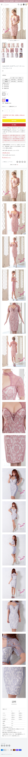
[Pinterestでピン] (20, 162)
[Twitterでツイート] (22, 162)
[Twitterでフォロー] (4, 745)
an (2, 70)
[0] (26, 4)
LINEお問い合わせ (6, 152)
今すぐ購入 (14, 124)
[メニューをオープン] (1, 4)
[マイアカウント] (21, 4)
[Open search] (18, 4)
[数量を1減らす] (6, 110)
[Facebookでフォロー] (2, 745)
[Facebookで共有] (17, 162)
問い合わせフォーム (6, 157)
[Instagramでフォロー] (7, 745)
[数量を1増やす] (13, 110)
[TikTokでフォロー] (9, 745)
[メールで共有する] (25, 162)
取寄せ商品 (14, 120)
